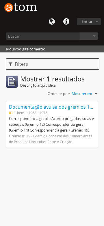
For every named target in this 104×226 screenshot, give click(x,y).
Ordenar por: (59, 93)
